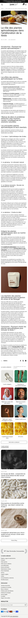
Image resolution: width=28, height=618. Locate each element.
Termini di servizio (5, 585)
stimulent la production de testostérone (12, 89)
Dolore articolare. (5, 567)
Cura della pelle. (5, 565)
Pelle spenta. (4, 562)
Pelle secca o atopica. (6, 563)
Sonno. (2, 572)
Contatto (3, 596)
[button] (2, 4)
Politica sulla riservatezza (7, 591)
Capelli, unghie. (4, 574)
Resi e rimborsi (4, 589)
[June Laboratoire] (14, 5)
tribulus (8, 69)
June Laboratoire (14, 616)
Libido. (2, 576)
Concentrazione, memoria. (7, 577)
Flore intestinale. (5, 570)
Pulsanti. (3, 560)
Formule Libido (17, 248)
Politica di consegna (6, 592)
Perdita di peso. (5, 579)
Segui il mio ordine (5, 598)
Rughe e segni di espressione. (8, 558)
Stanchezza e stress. (6, 569)
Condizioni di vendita (6, 587)
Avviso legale (4, 594)
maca (21, 67)
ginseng (3, 69)
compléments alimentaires (9, 246)
